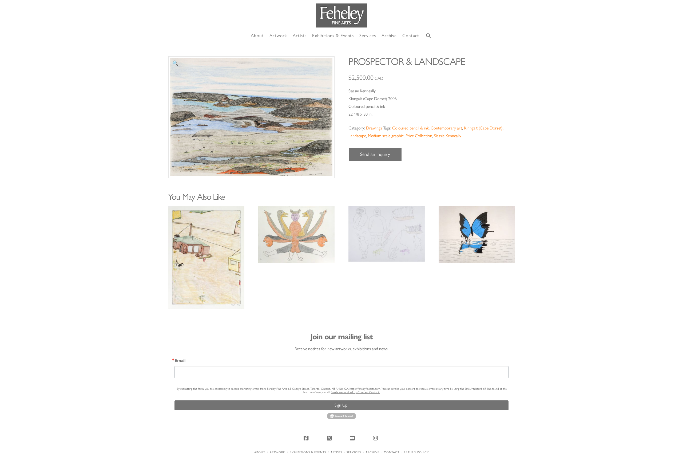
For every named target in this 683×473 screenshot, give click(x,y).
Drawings (374, 128)
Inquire (206, 257)
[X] (330, 438)
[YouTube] (353, 438)
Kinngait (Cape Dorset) (483, 128)
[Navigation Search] (428, 35)
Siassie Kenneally (447, 135)
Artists (336, 452)
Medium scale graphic (386, 135)
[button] (175, 63)
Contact (391, 452)
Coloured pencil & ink (410, 128)
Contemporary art (446, 128)
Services (354, 452)
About (259, 452)
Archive (372, 452)
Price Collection (419, 135)
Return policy (416, 452)
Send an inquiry (375, 154)
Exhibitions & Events (308, 452)
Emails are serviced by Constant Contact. (355, 392)
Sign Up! (341, 405)
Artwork (277, 452)
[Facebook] (307, 438)
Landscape (357, 135)
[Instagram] (376, 438)
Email (179, 360)
